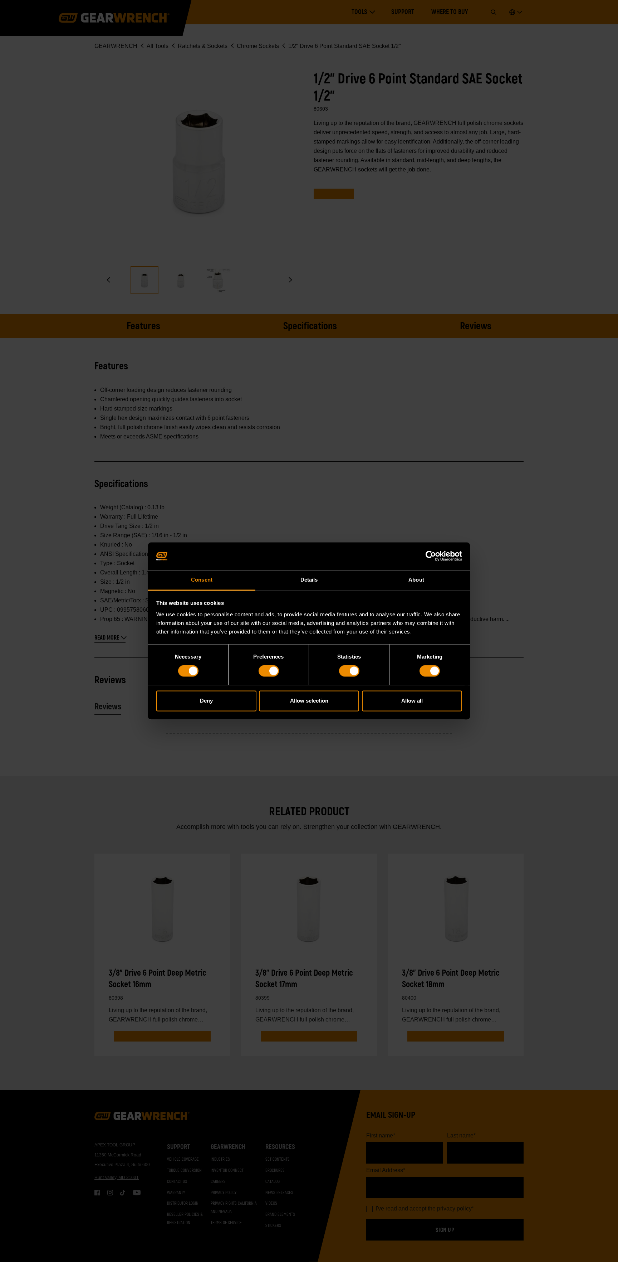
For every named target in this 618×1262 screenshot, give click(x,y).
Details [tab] (309, 580)
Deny (206, 701)
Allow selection (309, 701)
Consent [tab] (201, 580)
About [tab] (416, 580)
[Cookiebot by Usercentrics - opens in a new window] (430, 556)
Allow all (412, 701)
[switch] (269, 671)
